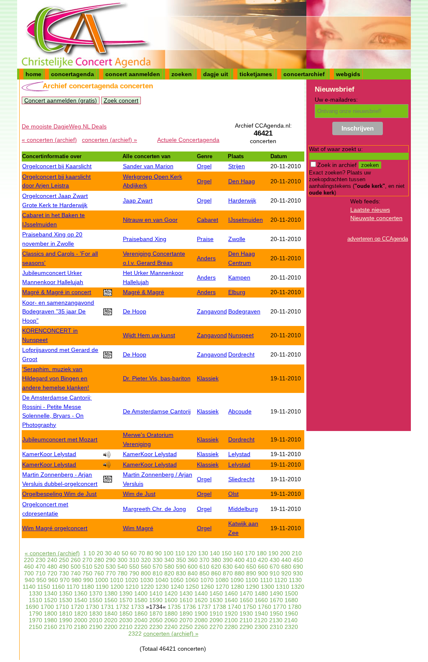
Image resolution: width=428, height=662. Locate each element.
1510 (35, 600)
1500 (291, 593)
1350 (65, 593)
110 (180, 553)
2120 (261, 620)
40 (116, 553)
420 (263, 560)
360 (193, 560)
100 (168, 553)
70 (141, 553)
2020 (110, 620)
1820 (80, 613)
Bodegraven (244, 311)
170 (250, 553)
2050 (156, 620)
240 (52, 560)
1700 (47, 606)
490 (64, 566)
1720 (77, 606)
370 (204, 560)
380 (216, 560)
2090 (216, 620)
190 (273, 553)
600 (193, 566)
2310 (276, 627)
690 (298, 566)
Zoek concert (121, 100)
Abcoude (240, 411)
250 (64, 560)
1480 (261, 593)
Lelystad (239, 454)
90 (158, 553)
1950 (276, 613)
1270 (222, 586)
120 (191, 553)
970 (65, 580)
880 (239, 573)
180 (262, 553)
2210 (125, 627)
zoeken (181, 74)
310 (134, 560)
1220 (147, 586)
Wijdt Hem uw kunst (149, 335)
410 (251, 560)
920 (286, 573)
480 (52, 566)
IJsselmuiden (245, 219)
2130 (276, 620)
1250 (192, 586)
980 (76, 580)
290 (111, 560)
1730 (92, 606)
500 (76, 566)
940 (30, 580)
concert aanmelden (132, 74)
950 (41, 580)
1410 (156, 593)
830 (181, 573)
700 (29, 573)
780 (122, 573)
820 (169, 573)
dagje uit (215, 74)
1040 (161, 580)
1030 (146, 580)
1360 (80, 593)
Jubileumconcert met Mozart (59, 439)
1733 (137, 606)
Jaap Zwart (138, 200)
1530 (65, 600)
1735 (174, 606)
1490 (276, 593)
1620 (201, 600)
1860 (141, 613)
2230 (156, 627)
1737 (204, 606)
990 (88, 580)
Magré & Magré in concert (56, 292)
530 (111, 566)
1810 (65, 613)
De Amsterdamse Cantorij (157, 411)
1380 (110, 593)
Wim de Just (139, 493)
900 (263, 573)
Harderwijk (242, 200)
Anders (206, 258)
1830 (95, 613)
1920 (231, 613)
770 (111, 573)
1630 (216, 600)
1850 (125, 613)
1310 (282, 586)
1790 (35, 613)
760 (99, 573)
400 (239, 560)
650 (251, 566)
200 (285, 553)
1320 (297, 586)
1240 (177, 586)
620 (216, 566)
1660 (261, 600)
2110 (245, 620)
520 (99, 566)
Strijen (236, 166)
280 (99, 560)
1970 (35, 620)
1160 (58, 586)
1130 (295, 580)
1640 (231, 600)
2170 (65, 627)
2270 (216, 627)
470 (41, 566)
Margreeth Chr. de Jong (154, 508)
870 (228, 573)
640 (239, 566)
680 (286, 566)
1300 (267, 586)
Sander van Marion (148, 166)
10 (91, 553)
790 (134, 573)
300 (122, 560)
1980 (50, 620)
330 (158, 560)
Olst (233, 493)
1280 (237, 586)
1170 (72, 586)
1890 (186, 613)
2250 (186, 627)
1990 (65, 620)
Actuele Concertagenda (188, 139)
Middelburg (243, 508)
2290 (246, 627)
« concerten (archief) (49, 139)
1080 (222, 580)
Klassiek (208, 378)
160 (238, 553)
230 (41, 560)
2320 (291, 627)
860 (216, 573)
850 (204, 573)
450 (298, 560)
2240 (171, 627)
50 (125, 553)
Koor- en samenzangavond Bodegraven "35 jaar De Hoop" (58, 311)
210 (297, 553)
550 (134, 566)
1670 (276, 600)
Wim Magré (138, 528)
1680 (291, 600)
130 (203, 553)
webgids (348, 74)
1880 (171, 613)
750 (87, 573)
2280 (231, 627)
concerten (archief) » (109, 139)
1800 (50, 613)
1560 (110, 600)
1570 (125, 600)
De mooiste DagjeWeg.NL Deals (64, 126)
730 (64, 573)
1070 (207, 580)
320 (146, 560)
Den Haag (241, 181)
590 (181, 566)
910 (275, 573)
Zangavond (212, 311)
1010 (116, 580)
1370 (95, 593)
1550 (95, 600)
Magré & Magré (143, 292)
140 (215, 553)
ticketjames (255, 74)
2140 (291, 620)
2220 (141, 627)
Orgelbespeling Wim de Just (59, 493)
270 (87, 560)
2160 (50, 627)
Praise (205, 239)
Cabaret (207, 219)
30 (108, 553)
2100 (231, 620)
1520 (50, 600)
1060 (192, 580)
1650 (246, 600)
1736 (189, 606)
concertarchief (304, 74)
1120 (280, 580)
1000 (101, 580)
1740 (234, 606)
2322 (135, 633)
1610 (186, 600)
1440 (201, 593)
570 (158, 566)
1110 (266, 580)
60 (133, 553)
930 (298, 573)
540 (122, 566)
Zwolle (236, 239)
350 (181, 560)
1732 (122, 606)
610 (204, 566)
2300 (261, 627)
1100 (251, 580)
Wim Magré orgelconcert (54, 528)
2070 (186, 620)
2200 (110, 627)
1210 (132, 586)
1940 (261, 613)
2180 (80, 627)
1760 (264, 606)
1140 (29, 586)
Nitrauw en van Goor (150, 219)
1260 (207, 586)
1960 (291, 613)
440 (286, 560)
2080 (201, 620)
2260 (201, 627)
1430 (186, 593)
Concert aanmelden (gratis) (60, 100)
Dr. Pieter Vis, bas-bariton (157, 378)
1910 (216, 613)
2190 (95, 627)
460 (29, 566)
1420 (171, 593)
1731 (107, 606)
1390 (125, 593)
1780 (294, 606)
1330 (35, 593)
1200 (117, 586)
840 (193, 573)
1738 (219, 606)
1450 (216, 593)
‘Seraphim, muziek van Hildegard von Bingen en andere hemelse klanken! (55, 378)
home (33, 74)
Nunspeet (241, 335)
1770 (279, 606)
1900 (201, 613)
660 (263, 566)
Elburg (236, 292)
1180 (87, 586)
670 (275, 566)
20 (100, 553)
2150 (35, 627)
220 (29, 560)
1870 (156, 613)
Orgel (204, 166)
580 (169, 566)
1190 (102, 586)
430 (275, 560)
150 (227, 553)
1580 (141, 600)
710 (41, 573)
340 (169, 560)
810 (158, 573)
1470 (246, 593)
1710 (62, 606)
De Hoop (134, 311)
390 (228, 560)
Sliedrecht (241, 479)
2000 (80, 620)
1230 (162, 586)
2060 (171, 620)
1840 (110, 613)
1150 (43, 586)
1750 (249, 606)
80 (150, 553)
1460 (231, 593)
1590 (156, 600)
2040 (141, 620)
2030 (125, 620)
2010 (95, 620)
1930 (246, 613)
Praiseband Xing (144, 239)
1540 (80, 600)
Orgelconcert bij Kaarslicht (57, 166)
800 (146, 573)
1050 (176, 580)
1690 (32, 606)
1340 (50, 593)
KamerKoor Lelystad (49, 454)
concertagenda (72, 74)
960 (53, 580)
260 (76, 560)
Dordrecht (241, 354)
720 (52, 573)
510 (87, 566)
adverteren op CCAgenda (377, 239)
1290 (252, 586)
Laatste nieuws (370, 209)
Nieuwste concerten (376, 218)
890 (251, 573)
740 (76, 573)
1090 (237, 580)
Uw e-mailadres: (336, 99)
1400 (141, 593)
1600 (171, 600)
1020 (131, 580)
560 (146, 566)
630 (228, 566)
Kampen (239, 277)
